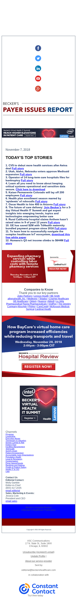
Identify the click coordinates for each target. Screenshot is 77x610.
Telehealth (10, 449)
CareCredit (42, 306)
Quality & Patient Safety (16, 467)
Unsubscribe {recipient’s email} (38, 552)
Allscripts (22, 306)
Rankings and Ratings (15, 465)
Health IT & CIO (12, 469)
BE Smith (55, 296)
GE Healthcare (20, 301)
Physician (10, 434)
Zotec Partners (24, 296)
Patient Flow (11, 445)
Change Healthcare (59, 298)
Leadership (10, 436)
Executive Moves (13, 438)
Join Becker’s (52, 207)
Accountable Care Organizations (20, 455)
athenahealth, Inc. (17, 298)
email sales (11, 501)
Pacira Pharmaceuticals (35, 304)
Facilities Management (15, 447)
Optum (33, 301)
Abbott (51, 301)
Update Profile (38, 556)
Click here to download (30, 189)
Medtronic (32, 298)
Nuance (42, 301)
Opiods (20, 463)
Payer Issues (11, 463)
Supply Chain (11, 451)
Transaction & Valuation (16, 440)
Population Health (13, 457)
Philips (31, 306)
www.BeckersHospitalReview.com (39, 512)
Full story (18, 168)
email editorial (13, 490)
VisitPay (52, 304)
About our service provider (38, 561)
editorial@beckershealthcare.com (38, 515)
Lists (8, 471)
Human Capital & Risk (15, 442)
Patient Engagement (15, 453)
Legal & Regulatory (14, 459)
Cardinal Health (43, 309)
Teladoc (43, 298)
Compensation (12, 461)
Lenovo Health (41, 296)
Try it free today (35, 595)
